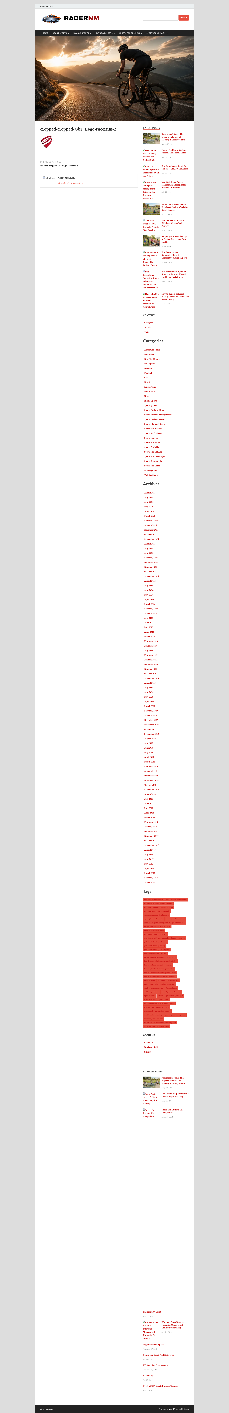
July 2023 (148, 618)
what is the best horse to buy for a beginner (160, 1023)
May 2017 (148, 864)
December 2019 (151, 720)
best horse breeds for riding (176, 900)
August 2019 (150, 738)
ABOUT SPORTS (60, 33)
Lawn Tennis (150, 387)
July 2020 (148, 687)
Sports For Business (153, 428)
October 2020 (150, 674)
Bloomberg (148, 1375)
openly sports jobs (151, 984)
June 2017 (148, 859)
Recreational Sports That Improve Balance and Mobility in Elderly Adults (173, 137)
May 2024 (148, 595)
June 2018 (148, 803)
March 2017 (149, 873)
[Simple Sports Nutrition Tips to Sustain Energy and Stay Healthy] (151, 237)
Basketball (149, 354)
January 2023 (150, 646)
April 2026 (149, 511)
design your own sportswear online (157, 926)
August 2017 (150, 850)
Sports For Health (152, 442)
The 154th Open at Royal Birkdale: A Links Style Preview (173, 223)
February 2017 (151, 878)
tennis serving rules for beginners (156, 1007)
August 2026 (150, 493)
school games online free (171, 992)
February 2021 (151, 655)
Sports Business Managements (157, 415)
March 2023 (149, 636)
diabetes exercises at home (154, 930)
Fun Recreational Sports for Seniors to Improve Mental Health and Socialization (174, 274)
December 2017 (151, 831)
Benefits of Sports (152, 359)
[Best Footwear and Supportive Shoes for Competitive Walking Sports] (151, 253)
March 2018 (149, 817)
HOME (45, 33)
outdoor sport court (167, 984)
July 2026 (148, 497)
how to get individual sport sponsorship (158, 969)
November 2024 (151, 567)
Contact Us (149, 1042)
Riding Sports (150, 401)
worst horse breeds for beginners (156, 1026)
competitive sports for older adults (157, 911)
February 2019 (151, 766)
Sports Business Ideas (154, 410)
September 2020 (151, 678)
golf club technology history (154, 946)
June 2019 (148, 748)
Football (148, 373)
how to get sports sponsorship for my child (160, 973)
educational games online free (155, 934)
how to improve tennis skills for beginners (159, 976)
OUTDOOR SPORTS (104, 33)
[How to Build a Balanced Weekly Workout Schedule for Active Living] (151, 294)
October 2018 (150, 785)
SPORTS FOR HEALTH (155, 33)
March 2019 (149, 762)
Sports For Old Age (153, 452)
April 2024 (149, 599)
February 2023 (151, 641)
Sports (160, 996)
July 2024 (148, 585)
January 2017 (150, 882)
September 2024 (151, 576)
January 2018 (150, 827)
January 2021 (150, 660)
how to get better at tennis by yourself (158, 965)
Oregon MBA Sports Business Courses (160, 1386)
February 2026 (151, 520)
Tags (146, 332)
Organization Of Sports (153, 1344)
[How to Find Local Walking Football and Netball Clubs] (151, 150)
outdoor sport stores (151, 992)
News (146, 396)
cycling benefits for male (175, 919)
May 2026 (148, 507)
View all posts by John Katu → (70, 183)
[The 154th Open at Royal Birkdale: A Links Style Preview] (151, 221)
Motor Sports (150, 391)
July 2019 (148, 743)
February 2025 (151, 558)
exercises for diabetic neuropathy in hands (160, 938)
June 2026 (148, 502)
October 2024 (150, 571)
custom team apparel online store (156, 915)
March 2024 (149, 604)
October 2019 (150, 729)
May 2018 (148, 808)
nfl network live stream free (168, 980)
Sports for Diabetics (153, 433)
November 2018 (151, 780)
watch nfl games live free (153, 1019)
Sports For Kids (151, 447)
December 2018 (151, 776)
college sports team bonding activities (158, 903)
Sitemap (148, 1052)
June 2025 (148, 553)
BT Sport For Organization (155, 1365)
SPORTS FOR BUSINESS (129, 33)
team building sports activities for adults (159, 1003)
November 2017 (151, 836)
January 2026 (150, 525)
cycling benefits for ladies (153, 919)
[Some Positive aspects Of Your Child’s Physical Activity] (151, 1094)
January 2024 (150, 613)
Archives (148, 327)
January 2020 (150, 715)
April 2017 (149, 868)
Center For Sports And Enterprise (158, 1355)
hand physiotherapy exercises (155, 953)
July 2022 (148, 650)
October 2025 (150, 534)
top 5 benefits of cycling (153, 1015)
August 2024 (150, 581)
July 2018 (148, 799)
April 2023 (149, 632)
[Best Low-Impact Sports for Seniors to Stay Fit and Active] (151, 166)
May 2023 (148, 627)
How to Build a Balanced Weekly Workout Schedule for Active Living (175, 297)
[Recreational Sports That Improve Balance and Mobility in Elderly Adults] (151, 134)
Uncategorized (150, 470)
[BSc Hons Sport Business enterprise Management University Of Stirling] (151, 1322)
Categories (149, 322)
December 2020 (151, 664)
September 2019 (151, 734)
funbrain (182, 938)
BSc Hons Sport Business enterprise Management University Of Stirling (173, 1325)
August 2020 (150, 683)
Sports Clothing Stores (154, 424)
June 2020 (148, 692)
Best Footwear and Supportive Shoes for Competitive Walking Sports (174, 255)
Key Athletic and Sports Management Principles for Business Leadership (174, 185)
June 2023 (148, 622)
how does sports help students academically (160, 961)
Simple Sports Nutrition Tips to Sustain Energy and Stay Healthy (174, 239)
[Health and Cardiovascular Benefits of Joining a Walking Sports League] (151, 205)
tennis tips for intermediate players (157, 1011)
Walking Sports (151, 475)
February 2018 (151, 822)
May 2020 (148, 697)
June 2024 (148, 590)
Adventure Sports (152, 350)
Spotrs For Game (152, 466)
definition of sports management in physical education (164, 923)
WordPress (173, 1409)
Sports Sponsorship (153, 461)
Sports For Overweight (154, 456)
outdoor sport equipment (153, 988)
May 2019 (148, 752)
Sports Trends (163, 999)
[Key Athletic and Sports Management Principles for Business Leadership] (151, 182)
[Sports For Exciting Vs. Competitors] (151, 1110)
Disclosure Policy (152, 1047)
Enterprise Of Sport (152, 1312)
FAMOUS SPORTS (81, 33)
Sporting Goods (151, 405)
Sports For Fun (151, 438)
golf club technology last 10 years (156, 950)
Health (147, 382)
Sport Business (149, 996)
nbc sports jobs (149, 980)
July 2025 (148, 548)
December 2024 (151, 562)
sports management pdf (174, 996)
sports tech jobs (150, 999)
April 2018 (149, 813)
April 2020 (149, 701)
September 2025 (151, 539)
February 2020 (151, 711)
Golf (146, 377)
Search (183, 18)
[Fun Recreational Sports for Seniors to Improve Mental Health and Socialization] (151, 272)
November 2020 (151, 669)
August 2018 (150, 794)
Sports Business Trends (154, 419)
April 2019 (149, 757)
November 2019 (151, 725)
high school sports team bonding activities (159, 957)
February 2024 (151, 609)
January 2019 (150, 771)
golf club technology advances (155, 942)
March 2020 (149, 706)
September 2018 (151, 789)
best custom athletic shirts (153, 900)
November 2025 (151, 530)
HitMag (185, 1409)
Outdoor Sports (171, 988)
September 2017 (151, 845)
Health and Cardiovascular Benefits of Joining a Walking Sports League (175, 207)
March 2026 (149, 516)
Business (148, 368)
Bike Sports (149, 364)
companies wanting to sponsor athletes (158, 907)
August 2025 (150, 544)
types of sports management (175, 1015)
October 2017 (150, 840)
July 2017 (148, 854)
